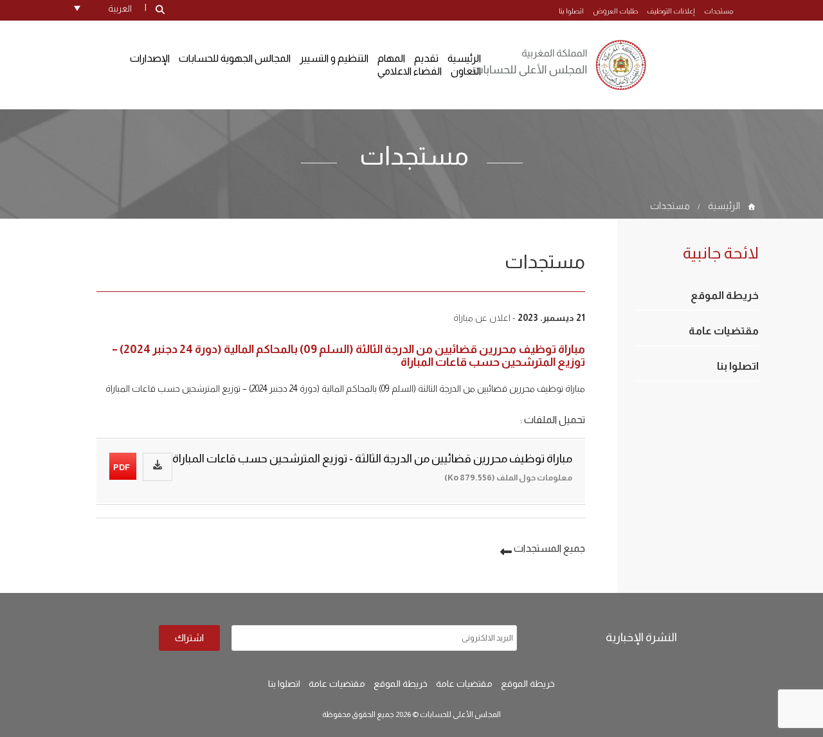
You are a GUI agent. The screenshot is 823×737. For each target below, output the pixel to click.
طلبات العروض (615, 11)
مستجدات (718, 11)
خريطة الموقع (725, 295)
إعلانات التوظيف (671, 11)
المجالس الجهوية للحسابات (235, 58)
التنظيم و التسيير (334, 58)
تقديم (426, 58)
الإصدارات (150, 58)
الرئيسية (724, 205)
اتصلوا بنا (571, 11)
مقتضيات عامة (724, 331)
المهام (391, 58)
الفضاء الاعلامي (409, 71)
